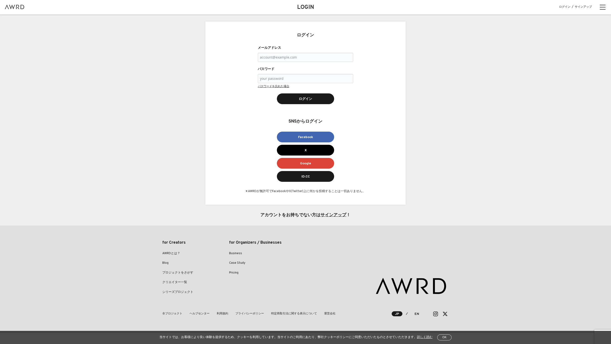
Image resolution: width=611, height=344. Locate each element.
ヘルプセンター (200, 314)
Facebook (305, 137)
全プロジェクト (172, 314)
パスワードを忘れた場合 (273, 86)
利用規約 (222, 314)
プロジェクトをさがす (177, 273)
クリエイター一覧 (174, 282)
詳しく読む (424, 337)
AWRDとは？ (171, 253)
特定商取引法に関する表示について (294, 314)
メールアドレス (269, 48)
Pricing (233, 273)
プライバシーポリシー (249, 314)
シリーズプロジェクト (177, 292)
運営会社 (330, 314)
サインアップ (583, 7)
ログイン (564, 7)
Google (305, 163)
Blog (165, 263)
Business (235, 253)
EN (417, 314)
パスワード (266, 69)
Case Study (237, 263)
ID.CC (305, 177)
